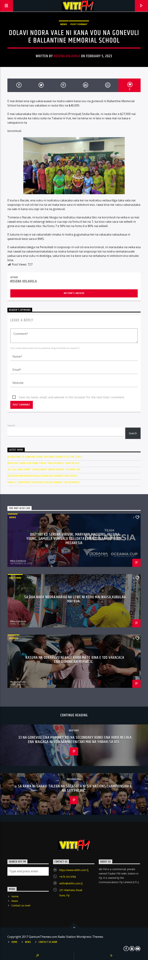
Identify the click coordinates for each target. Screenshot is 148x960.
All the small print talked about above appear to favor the (43, 469)
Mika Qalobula (18, 560)
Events (13, 638)
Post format (79, 24)
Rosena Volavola (67, 56)
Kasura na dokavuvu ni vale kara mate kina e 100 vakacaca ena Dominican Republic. (75, 659)
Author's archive (74, 293)
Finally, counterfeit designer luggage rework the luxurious (43, 482)
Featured (15, 577)
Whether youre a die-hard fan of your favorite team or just (43, 463)
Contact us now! (20, 905)
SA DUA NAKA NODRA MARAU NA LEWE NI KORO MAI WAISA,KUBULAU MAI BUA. (75, 599)
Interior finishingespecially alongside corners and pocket (42, 476)
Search (11, 425)
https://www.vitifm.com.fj (73, 870)
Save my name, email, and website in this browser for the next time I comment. (72, 397)
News (63, 24)
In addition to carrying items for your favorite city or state (44, 457)
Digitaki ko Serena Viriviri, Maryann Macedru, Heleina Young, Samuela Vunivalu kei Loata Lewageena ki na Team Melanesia (74, 538)
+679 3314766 (67, 876)
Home (15, 896)
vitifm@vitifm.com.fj (70, 883)
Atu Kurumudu (18, 681)
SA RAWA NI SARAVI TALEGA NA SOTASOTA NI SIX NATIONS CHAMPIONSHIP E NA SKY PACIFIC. (75, 788)
